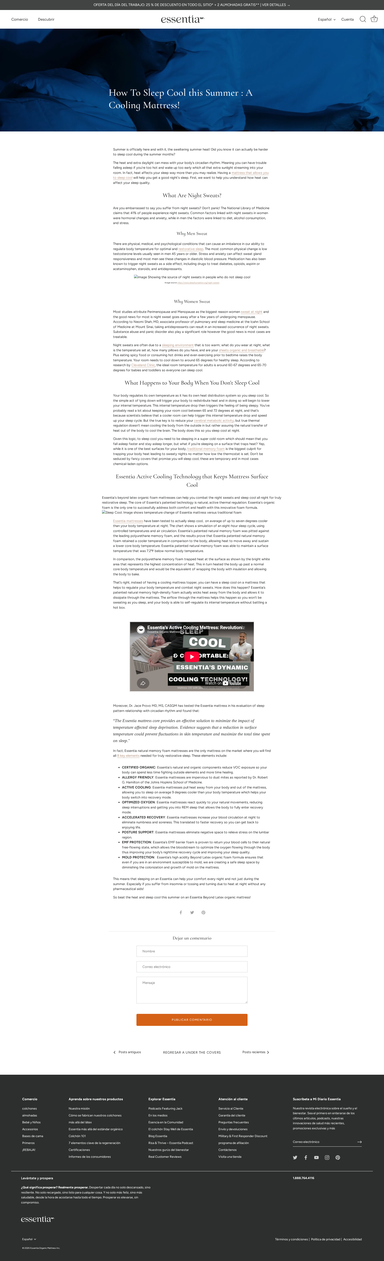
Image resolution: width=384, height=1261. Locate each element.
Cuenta (347, 19)
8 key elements (128, 756)
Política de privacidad (325, 1239)
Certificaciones (79, 1150)
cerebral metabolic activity (214, 421)
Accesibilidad (352, 1239)
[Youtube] (316, 1157)
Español (325, 19)
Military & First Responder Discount (242, 1136)
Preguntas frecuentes (233, 1122)
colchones (29, 1108)
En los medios (158, 1115)
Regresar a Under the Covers (192, 1052)
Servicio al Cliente (230, 1108)
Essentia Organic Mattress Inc (45, 1248)
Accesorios (30, 1129)
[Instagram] (327, 1157)
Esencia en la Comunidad (165, 1122)
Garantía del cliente (231, 1115)
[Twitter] (295, 1157)
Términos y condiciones (291, 1239)
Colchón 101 (77, 1136)
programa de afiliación (233, 1143)
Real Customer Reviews (165, 1157)
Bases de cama (32, 1136)
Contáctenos (227, 1150)
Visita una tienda (229, 1157)
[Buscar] (363, 19)
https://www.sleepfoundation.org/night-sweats (198, 282)
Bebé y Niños (31, 1122)
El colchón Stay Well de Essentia (170, 1129)
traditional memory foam (206, 449)
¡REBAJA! (28, 1150)
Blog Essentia (157, 1136)
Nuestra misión (79, 1108)
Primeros (28, 1143)
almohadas (29, 1115)
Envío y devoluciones (233, 1129)
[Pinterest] (338, 1157)
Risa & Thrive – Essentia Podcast (170, 1143)
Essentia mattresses (128, 521)
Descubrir (46, 19)
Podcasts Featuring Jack (165, 1108)
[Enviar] (359, 1142)
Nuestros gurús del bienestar (168, 1150)
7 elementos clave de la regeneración (94, 1143)
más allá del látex (80, 1122)
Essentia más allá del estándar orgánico (96, 1129)
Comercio (19, 19)
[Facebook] (306, 1157)
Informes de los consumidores (90, 1157)
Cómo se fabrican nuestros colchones (95, 1115)
